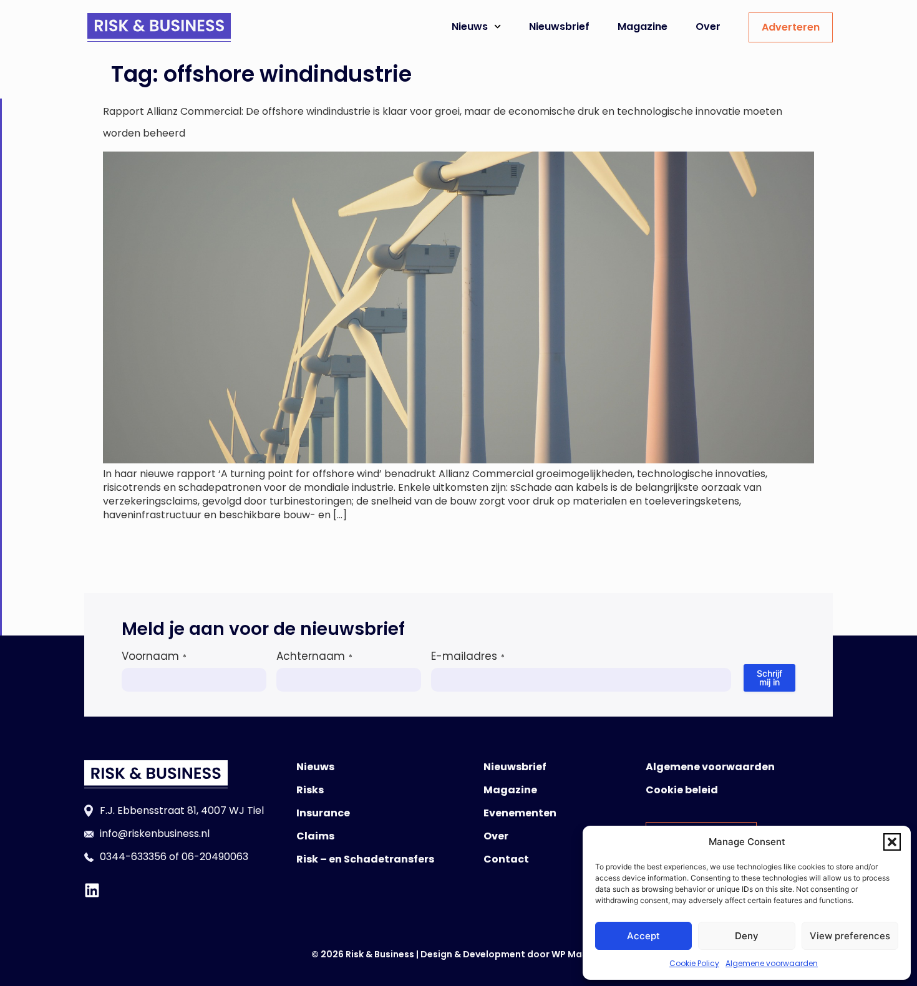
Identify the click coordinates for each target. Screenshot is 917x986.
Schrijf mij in (769, 677)
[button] (892, 842)
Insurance (323, 813)
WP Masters (578, 954)
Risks (310, 790)
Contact (506, 859)
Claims (315, 836)
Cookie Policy (694, 963)
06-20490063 (215, 856)
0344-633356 (133, 856)
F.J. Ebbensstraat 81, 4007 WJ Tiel (182, 810)
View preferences (850, 936)
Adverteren (791, 27)
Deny (747, 936)
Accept (643, 936)
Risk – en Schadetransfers (365, 859)
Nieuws (470, 26)
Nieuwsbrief (559, 26)
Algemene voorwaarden (771, 963)
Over (708, 26)
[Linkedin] (92, 890)
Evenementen (519, 813)
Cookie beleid (682, 790)
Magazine (642, 26)
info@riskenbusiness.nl (155, 833)
